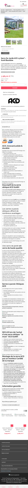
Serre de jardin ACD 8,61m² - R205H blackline (20, 429)
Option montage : (5, 78)
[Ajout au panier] (12, 425)
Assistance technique (6, 471)
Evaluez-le (6, 53)
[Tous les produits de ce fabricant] (14, 101)
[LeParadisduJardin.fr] (9, 5)
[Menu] (2, 5)
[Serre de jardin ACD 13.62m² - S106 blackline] (8, 42)
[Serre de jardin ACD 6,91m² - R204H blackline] (7, 420)
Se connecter (23, 1)
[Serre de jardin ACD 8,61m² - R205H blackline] (20, 420)
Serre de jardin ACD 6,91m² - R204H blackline (7, 429)
